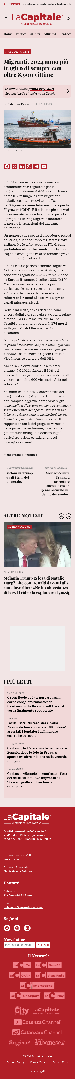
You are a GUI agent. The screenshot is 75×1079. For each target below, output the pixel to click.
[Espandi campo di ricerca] (68, 18)
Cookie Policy (38, 1062)
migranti (31, 454)
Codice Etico (60, 1062)
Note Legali (37, 1071)
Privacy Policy (16, 1062)
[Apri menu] (6, 19)
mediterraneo (13, 454)
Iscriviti (43, 945)
